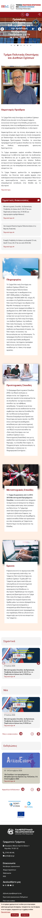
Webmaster (7, 873)
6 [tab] (27, 45)
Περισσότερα (8, 218)
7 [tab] (31, 45)
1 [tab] (11, 45)
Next (39, 29)
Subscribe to (2, 194)
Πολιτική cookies (9, 901)
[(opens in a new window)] (14, 804)
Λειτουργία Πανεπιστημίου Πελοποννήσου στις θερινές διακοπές (19, 227)
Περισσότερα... (6, 190)
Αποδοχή (15, 915)
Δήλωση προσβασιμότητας (12, 893)
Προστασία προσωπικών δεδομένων (15, 897)
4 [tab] (21, 45)
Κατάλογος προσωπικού (11, 866)
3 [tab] (18, 45)
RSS (4, 876)
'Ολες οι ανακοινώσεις (10, 734)
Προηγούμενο (2, 29)
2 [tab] (14, 45)
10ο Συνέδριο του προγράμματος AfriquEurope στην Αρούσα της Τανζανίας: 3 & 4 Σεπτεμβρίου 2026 (21, 777)
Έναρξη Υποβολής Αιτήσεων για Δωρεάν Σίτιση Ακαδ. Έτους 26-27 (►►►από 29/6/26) (19, 242)
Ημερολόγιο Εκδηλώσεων (11, 789)
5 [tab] (24, 45)
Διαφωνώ (25, 915)
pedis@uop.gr (9, 856)
